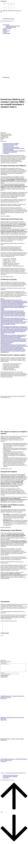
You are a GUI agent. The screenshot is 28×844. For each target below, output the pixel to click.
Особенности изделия (8, 145)
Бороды (5, 32)
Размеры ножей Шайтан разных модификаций (14, 150)
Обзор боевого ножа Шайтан (10, 152)
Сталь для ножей (7, 28)
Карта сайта (6, 777)
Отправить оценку (4, 633)
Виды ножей (6, 24)
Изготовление (6, 30)
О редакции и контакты (8, 18)
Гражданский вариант (8, 149)
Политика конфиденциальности (10, 775)
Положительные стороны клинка (11, 147)
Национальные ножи (11, 27)
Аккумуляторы (6, 33)
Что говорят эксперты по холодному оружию (13, 148)
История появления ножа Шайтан (11, 143)
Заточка (5, 29)
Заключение (6, 153)
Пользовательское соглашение (10, 776)
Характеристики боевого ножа (10, 144)
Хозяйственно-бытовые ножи (13, 26)
